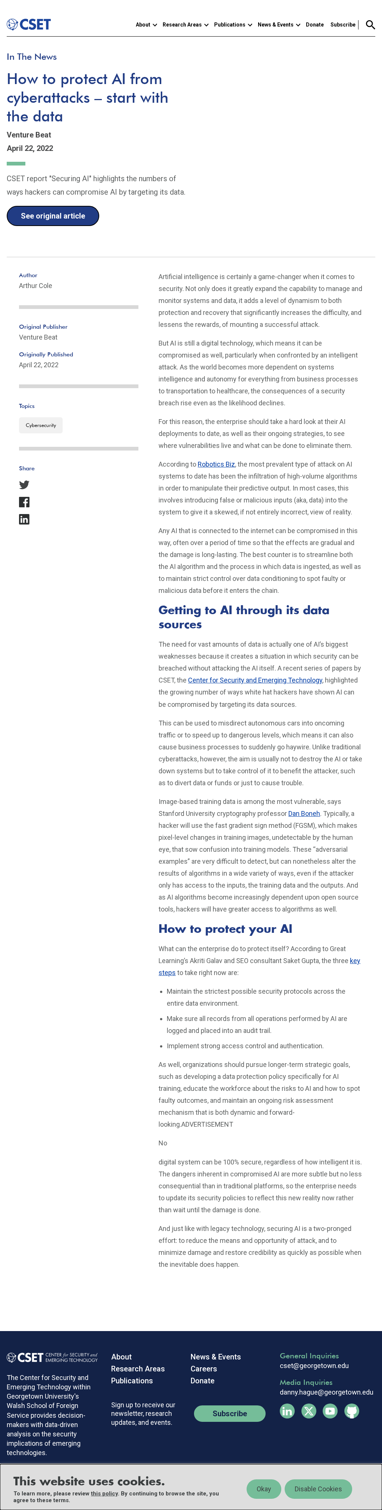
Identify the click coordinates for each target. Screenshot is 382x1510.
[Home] (30, 25)
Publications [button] (229, 25)
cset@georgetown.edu (314, 1366)
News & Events (216, 1356)
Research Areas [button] (182, 25)
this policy (104, 1493)
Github (351, 1411)
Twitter (308, 1411)
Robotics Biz (216, 464)
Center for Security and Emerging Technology (255, 680)
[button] (78, 485)
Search (366, 25)
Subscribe (343, 25)
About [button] (143, 25)
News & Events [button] (276, 25)
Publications (132, 1380)
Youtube (330, 1411)
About (121, 1356)
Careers (204, 1368)
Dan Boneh (304, 813)
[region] (191, 1487)
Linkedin (287, 1411)
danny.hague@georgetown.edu (326, 1392)
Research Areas (138, 1368)
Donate (315, 25)
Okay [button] (264, 1489)
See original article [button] (53, 215)
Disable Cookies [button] (318, 1489)
